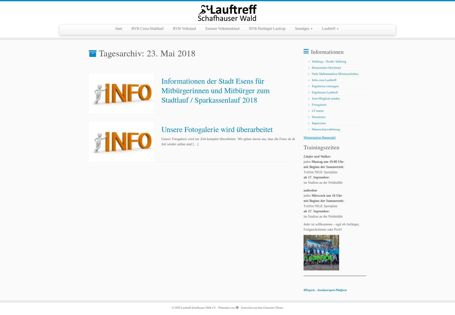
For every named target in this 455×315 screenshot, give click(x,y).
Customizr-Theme (273, 307)
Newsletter (318, 117)
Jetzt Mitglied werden (326, 98)
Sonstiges (302, 29)
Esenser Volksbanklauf (222, 29)
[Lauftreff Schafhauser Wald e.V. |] (227, 12)
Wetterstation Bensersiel (320, 137)
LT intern (318, 111)
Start (118, 29)
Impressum (319, 123)
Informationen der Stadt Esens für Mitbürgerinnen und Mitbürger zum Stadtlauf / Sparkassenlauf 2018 (215, 90)
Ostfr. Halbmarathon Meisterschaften (335, 74)
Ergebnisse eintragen (325, 86)
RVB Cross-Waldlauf (148, 29)
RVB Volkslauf (184, 29)
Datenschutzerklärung (326, 129)
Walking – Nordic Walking (329, 61)
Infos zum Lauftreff (324, 80)
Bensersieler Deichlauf (326, 67)
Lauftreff (329, 29)
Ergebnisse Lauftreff (325, 92)
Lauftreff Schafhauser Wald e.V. (198, 307)
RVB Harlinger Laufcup (267, 29)
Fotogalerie (319, 104)
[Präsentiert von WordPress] (237, 307)
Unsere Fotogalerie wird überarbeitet (217, 129)
